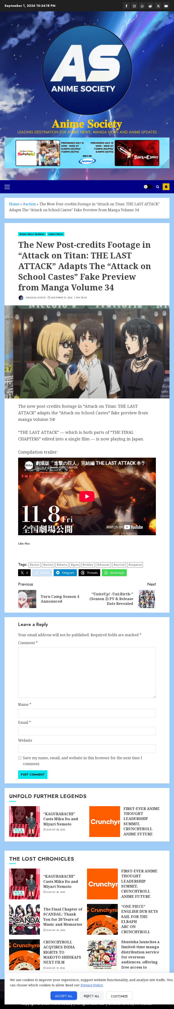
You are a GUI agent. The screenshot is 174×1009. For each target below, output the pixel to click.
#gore (75, 564)
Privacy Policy (92, 985)
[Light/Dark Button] (147, 186)
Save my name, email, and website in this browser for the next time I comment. (82, 760)
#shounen (103, 564)
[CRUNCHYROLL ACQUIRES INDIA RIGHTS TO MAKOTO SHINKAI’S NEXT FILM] (24, 954)
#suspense (135, 564)
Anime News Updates (32, 234)
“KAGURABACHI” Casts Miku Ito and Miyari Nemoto (60, 819)
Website (25, 740)
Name (24, 704)
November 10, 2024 (61, 297)
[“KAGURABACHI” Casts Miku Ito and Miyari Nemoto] (24, 821)
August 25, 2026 (55, 930)
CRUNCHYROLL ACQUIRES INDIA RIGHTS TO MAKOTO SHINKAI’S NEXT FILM (62, 952)
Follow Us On (166, 186)
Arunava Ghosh (35, 297)
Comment (28, 642)
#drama (62, 564)
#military (87, 564)
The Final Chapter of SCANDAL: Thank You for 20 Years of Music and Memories (62, 917)
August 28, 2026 (55, 829)
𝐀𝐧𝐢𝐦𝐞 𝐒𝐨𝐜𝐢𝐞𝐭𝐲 (87, 123)
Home (14, 203)
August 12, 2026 (55, 968)
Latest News (55, 234)
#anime (48, 564)
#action (29, 203)
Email (24, 722)
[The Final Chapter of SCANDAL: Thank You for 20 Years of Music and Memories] (24, 919)
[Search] (157, 186)
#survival (119, 564)
